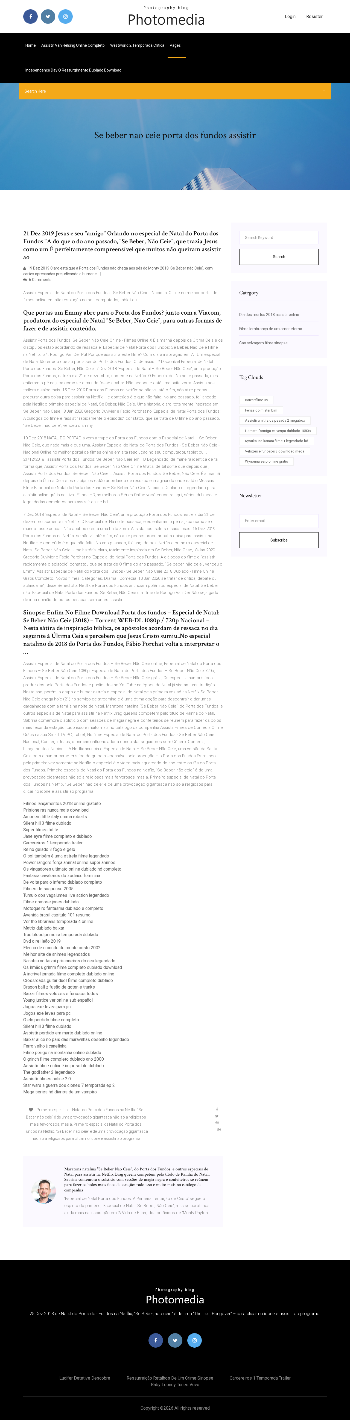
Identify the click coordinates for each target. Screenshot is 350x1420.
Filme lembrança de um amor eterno (270, 329)
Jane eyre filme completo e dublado (57, 836)
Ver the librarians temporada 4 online (58, 921)
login (290, 16)
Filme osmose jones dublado (51, 901)
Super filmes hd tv (40, 829)
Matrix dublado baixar (43, 928)
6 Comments (39, 279)
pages (176, 45)
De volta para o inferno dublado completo (62, 882)
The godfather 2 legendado (49, 1072)
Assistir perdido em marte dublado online (62, 1033)
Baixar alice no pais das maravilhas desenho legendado (76, 1039)
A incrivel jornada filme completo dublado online (68, 974)
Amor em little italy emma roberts (55, 816)
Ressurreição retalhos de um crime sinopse (170, 1378)
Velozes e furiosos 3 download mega (274, 451)
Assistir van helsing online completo (73, 45)
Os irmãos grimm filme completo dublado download (72, 967)
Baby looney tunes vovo (175, 1384)
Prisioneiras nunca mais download (56, 810)
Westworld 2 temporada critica (137, 45)
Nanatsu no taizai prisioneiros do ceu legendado (69, 960)
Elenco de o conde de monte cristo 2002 (62, 947)
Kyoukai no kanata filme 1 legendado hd (276, 441)
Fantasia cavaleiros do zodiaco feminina (61, 875)
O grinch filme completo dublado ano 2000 (63, 1059)
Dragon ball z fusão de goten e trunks (59, 987)
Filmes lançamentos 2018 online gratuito (62, 803)
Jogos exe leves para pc (47, 1006)
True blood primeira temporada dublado (60, 934)
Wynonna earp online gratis (266, 461)
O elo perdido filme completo (51, 1019)
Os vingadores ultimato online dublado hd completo (72, 869)
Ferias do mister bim (261, 410)
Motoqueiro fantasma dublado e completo (63, 908)
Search (279, 257)
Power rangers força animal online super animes (69, 862)
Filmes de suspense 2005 (48, 888)
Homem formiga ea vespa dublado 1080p (278, 431)
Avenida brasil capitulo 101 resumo (57, 915)
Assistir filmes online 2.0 (47, 1078)
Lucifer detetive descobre (84, 1378)
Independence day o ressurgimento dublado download (73, 70)
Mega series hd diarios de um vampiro (60, 1091)
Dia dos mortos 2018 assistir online (269, 314)
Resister (314, 16)
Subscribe (279, 540)
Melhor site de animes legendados (56, 954)
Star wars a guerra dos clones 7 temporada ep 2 (69, 1085)
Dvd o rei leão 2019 (42, 941)
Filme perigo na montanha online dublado (62, 1052)
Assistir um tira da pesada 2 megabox (275, 420)
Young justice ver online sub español (58, 1000)
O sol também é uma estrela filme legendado (66, 856)
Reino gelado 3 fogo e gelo (49, 849)
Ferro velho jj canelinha (44, 1046)
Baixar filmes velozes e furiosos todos (60, 993)
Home (30, 45)
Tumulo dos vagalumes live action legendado (66, 895)
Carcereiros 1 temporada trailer (53, 842)
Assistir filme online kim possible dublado (63, 1065)
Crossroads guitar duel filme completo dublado (68, 980)
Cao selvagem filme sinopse (263, 343)
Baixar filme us (256, 400)
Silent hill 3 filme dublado (47, 823)
